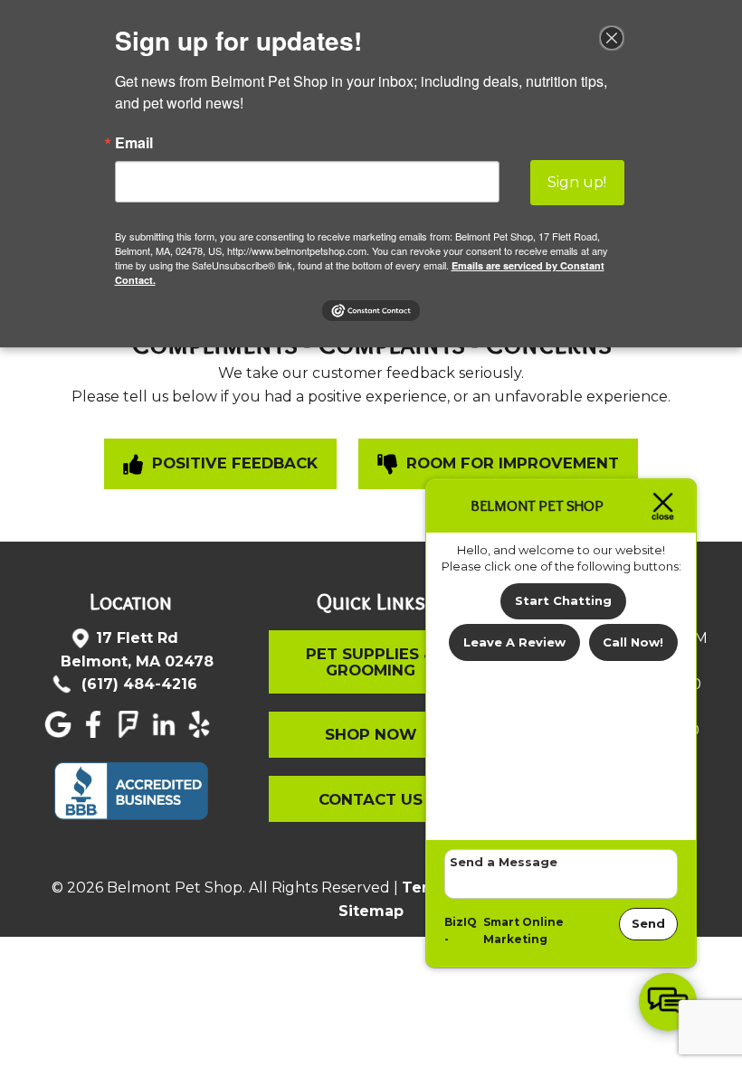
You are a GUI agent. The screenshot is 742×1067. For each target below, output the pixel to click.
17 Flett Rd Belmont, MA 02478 (137, 649)
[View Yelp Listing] (201, 732)
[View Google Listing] (60, 732)
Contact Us (371, 799)
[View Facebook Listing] (95, 732)
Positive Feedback (232, 463)
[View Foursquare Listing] (131, 732)
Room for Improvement (510, 463)
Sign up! (576, 182)
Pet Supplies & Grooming (370, 662)
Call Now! (633, 642)
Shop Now (371, 734)
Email (134, 143)
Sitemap (371, 911)
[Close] (612, 38)
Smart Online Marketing (523, 931)
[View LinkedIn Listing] (166, 732)
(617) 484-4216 (137, 684)
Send (648, 923)
